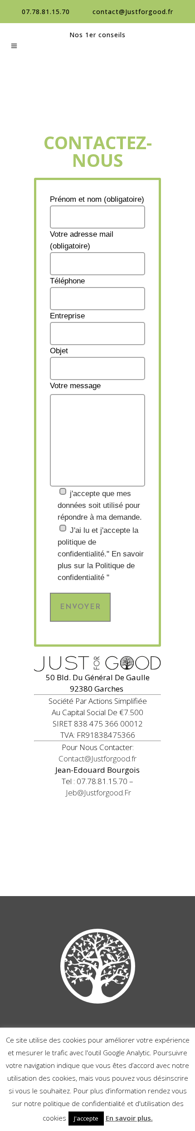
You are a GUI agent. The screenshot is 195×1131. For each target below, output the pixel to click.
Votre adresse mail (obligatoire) (81, 240)
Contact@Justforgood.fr (97, 758)
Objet (59, 350)
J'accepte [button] (86, 1118)
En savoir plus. (129, 1117)
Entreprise (67, 316)
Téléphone (67, 281)
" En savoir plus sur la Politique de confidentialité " (101, 566)
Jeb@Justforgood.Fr (98, 792)
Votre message (75, 385)
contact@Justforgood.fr (133, 11)
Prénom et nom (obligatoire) (97, 199)
